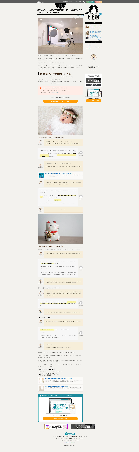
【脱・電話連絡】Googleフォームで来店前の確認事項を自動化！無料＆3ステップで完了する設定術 (95, 37)
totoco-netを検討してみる (60, 418)
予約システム (100, 39)
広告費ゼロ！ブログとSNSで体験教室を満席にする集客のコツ (95, 32)
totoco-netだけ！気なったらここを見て (60, 101)
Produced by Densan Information (68, 442)
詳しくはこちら (55, 92)
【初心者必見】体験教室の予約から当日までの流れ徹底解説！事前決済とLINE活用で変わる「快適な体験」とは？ (95, 27)
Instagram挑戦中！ (91, 68)
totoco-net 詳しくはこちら (93, 100)
